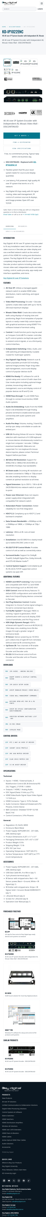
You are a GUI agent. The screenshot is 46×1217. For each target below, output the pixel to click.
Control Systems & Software (12, 1112)
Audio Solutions (7, 1144)
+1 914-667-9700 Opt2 (30, 214)
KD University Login (9, 1173)
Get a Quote (21, 135)
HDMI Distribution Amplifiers (12, 1123)
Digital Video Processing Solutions (14, 1109)
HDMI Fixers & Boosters (10, 1133)
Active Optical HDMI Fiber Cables (14, 1140)
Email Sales (7, 214)
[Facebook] (24, 1181)
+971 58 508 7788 (12, 1215)
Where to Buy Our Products (12, 1163)
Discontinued (15, 27)
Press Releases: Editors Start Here (14, 1170)
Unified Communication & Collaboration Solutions (20, 1105)
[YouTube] (9, 1181)
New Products (7, 1098)
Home (4, 27)
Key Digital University (9, 1166)
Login (40, 9)
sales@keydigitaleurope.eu (14, 1209)
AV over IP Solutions (9, 1102)
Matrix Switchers (8, 1116)
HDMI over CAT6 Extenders (11, 1130)
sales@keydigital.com (13, 1193)
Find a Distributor (22, 142)
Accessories (6, 1147)
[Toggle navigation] (42, 3)
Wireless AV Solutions (9, 1126)
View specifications (21, 148)
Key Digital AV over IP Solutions (16, 278)
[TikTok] (29, 1181)
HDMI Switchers (8, 1119)
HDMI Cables (6, 1137)
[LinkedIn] (4, 1181)
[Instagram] (19, 1181)
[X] (14, 1181)
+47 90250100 (11, 1207)
